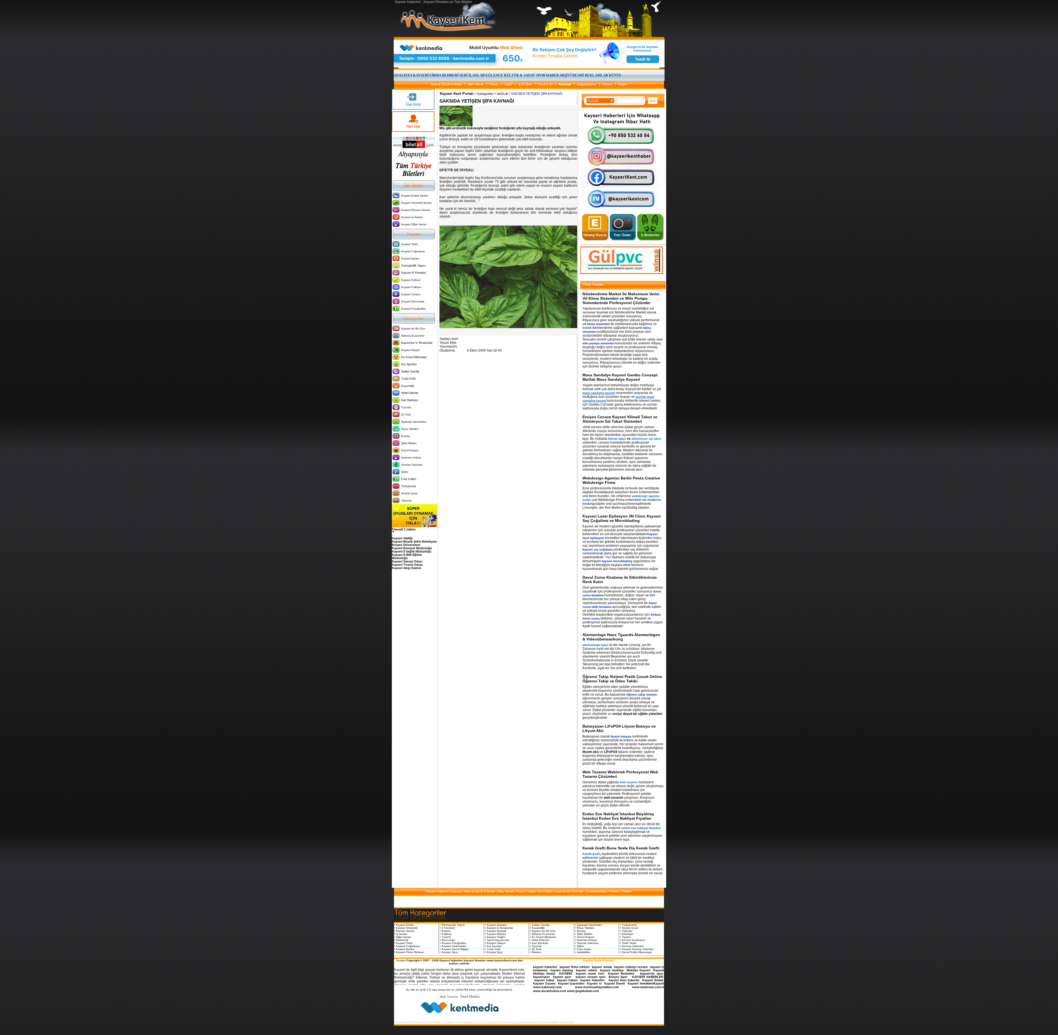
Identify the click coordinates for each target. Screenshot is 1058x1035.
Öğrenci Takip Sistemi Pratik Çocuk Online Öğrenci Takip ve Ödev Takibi (622, 678)
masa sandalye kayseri (598, 393)
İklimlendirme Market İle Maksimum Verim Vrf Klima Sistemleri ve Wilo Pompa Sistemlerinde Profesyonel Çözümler (620, 298)
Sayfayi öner (448, 339)
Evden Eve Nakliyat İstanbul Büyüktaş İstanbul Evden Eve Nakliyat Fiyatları (618, 816)
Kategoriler (485, 93)
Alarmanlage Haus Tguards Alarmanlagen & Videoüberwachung (621, 636)
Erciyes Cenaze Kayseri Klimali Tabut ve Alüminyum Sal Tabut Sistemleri (619, 419)
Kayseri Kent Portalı (457, 94)
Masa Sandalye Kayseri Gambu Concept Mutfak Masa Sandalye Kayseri (620, 377)
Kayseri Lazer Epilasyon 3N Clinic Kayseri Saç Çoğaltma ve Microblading (621, 518)
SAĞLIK (502, 93)
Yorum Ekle (448, 343)
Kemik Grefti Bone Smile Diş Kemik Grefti (620, 848)
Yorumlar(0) (448, 346)
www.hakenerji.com (547, 987)
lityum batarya (621, 736)
